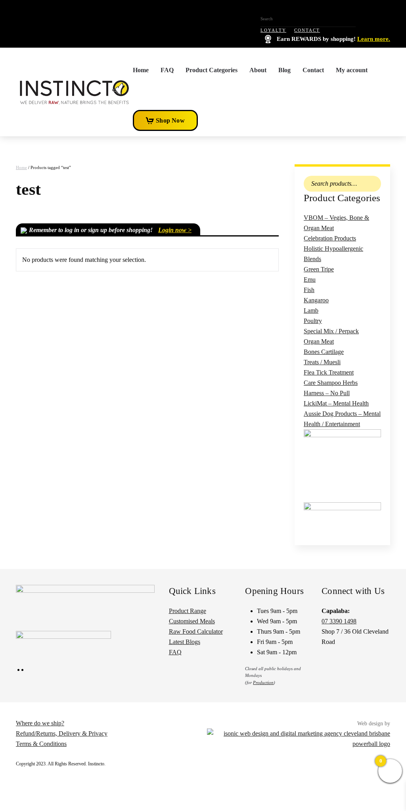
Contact (307, 30)
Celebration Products (330, 238)
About (257, 70)
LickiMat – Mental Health (336, 403)
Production (263, 682)
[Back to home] (74, 92)
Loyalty (273, 30)
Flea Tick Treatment (329, 372)
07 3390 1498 (339, 621)
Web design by (373, 723)
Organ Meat (319, 341)
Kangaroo (316, 300)
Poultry (313, 320)
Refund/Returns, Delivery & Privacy (61, 733)
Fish (309, 289)
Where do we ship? (40, 723)
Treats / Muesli (322, 362)
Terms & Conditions (41, 743)
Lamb (311, 310)
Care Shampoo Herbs (331, 382)
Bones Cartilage (324, 351)
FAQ (167, 70)
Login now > (175, 230)
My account (352, 70)
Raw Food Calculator (196, 631)
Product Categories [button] (211, 70)
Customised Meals (192, 621)
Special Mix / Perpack (331, 331)
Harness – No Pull (327, 393)
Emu (310, 279)
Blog (284, 70)
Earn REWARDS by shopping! (332, 39)
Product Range (187, 610)
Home (141, 70)
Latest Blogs (184, 641)
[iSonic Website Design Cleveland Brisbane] (298, 738)
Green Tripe (319, 269)
